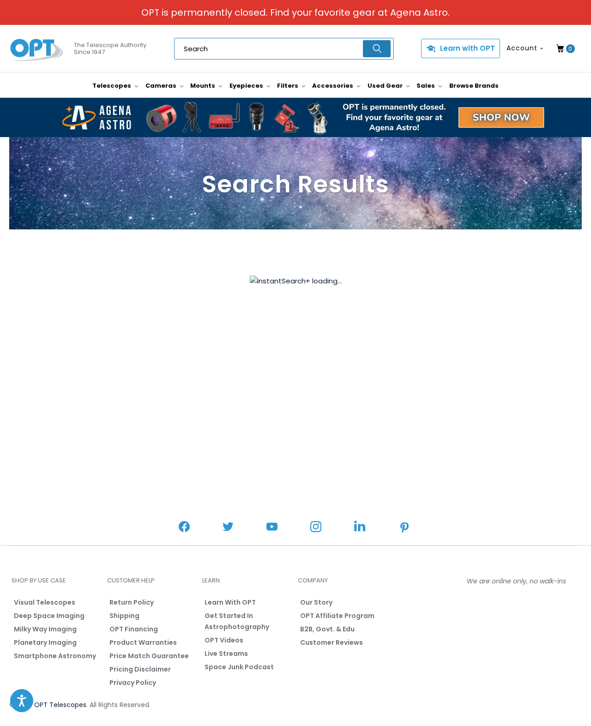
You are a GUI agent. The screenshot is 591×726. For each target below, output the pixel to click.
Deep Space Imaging (49, 615)
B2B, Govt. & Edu (327, 629)
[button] (21, 700)
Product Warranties (143, 642)
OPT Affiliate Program (337, 615)
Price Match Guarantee (149, 655)
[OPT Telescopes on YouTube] (271, 527)
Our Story (316, 602)
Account (522, 48)
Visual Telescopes (44, 602)
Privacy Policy (132, 682)
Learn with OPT (467, 48)
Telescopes (112, 85)
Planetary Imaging (45, 642)
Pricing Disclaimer (140, 669)
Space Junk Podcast (239, 667)
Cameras (161, 85)
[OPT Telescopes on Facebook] (184, 527)
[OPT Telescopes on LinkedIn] (359, 527)
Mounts (203, 85)
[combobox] (284, 49)
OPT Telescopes (60, 704)
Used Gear (386, 85)
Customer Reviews (331, 642)
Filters (288, 85)
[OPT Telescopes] (37, 49)
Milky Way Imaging (45, 629)
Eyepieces (247, 85)
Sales (426, 85)
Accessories (333, 85)
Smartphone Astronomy (55, 655)
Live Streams (226, 653)
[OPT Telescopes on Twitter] (228, 527)
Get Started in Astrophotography (237, 621)
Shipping (124, 615)
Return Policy (131, 602)
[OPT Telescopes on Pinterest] (405, 528)
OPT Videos (224, 640)
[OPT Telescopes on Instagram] (315, 527)
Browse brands (474, 85)
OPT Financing (133, 629)
